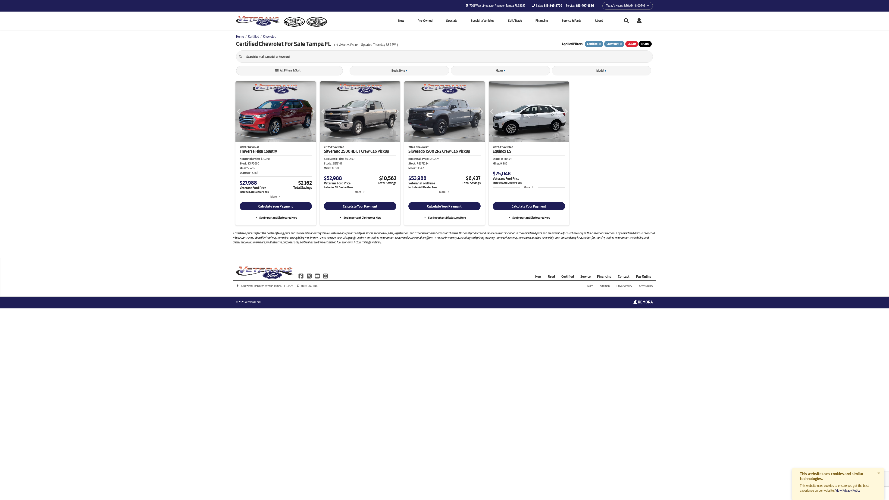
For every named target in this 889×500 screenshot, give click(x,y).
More (273, 196)
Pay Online (643, 276)
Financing (541, 20)
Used (551, 276)
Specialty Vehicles (482, 20)
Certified (567, 276)
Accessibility (646, 286)
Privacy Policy (624, 286)
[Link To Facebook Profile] (301, 275)
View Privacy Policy (847, 490)
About (599, 20)
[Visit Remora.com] (643, 303)
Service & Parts (571, 20)
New (401, 20)
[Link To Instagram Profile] (325, 275)
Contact (623, 276)
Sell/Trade (515, 20)
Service (585, 276)
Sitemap (605, 286)
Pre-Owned (425, 20)
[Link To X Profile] (309, 275)
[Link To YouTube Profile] (318, 275)
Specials (451, 20)
